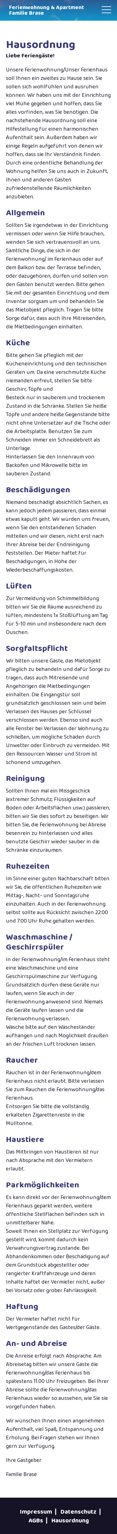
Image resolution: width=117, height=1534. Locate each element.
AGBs (35, 1520)
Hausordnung (70, 1520)
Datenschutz (78, 1512)
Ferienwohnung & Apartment (46, 10)
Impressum (36, 1512)
